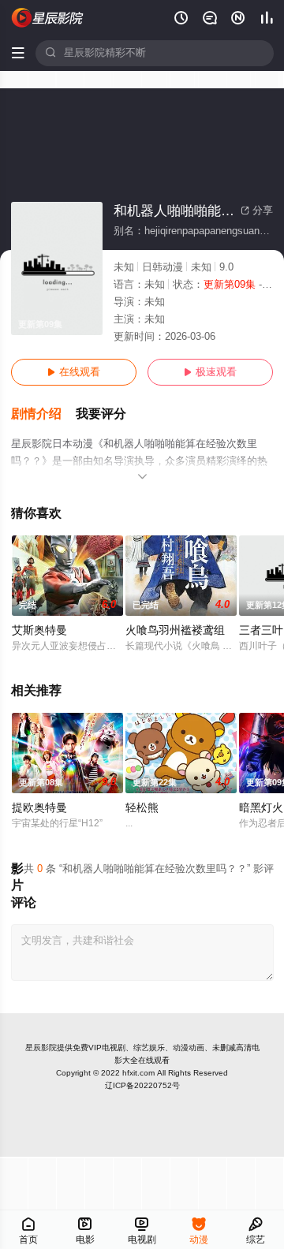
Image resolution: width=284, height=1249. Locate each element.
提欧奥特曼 (39, 808)
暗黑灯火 (261, 808)
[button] (43, 414)
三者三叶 (261, 630)
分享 (257, 210)
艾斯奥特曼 (39, 630)
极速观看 (210, 372)
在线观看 (73, 372)
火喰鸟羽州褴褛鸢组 (175, 630)
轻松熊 (142, 808)
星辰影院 (41, 1047)
